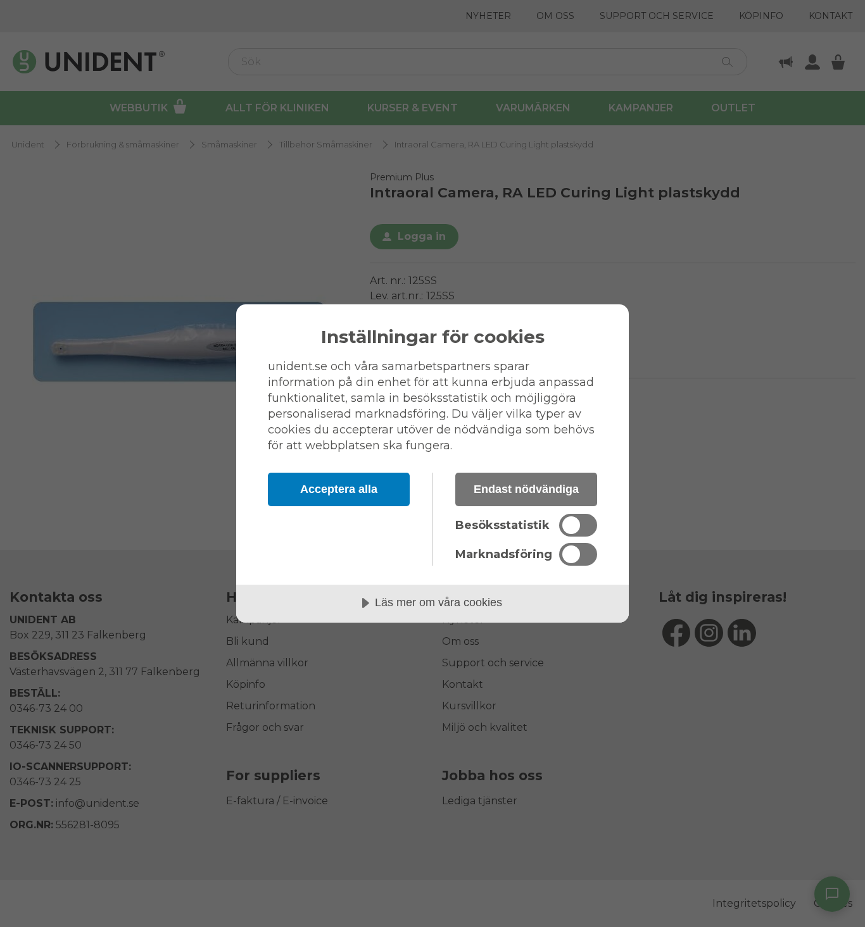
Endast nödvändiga (526, 489)
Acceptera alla (338, 489)
